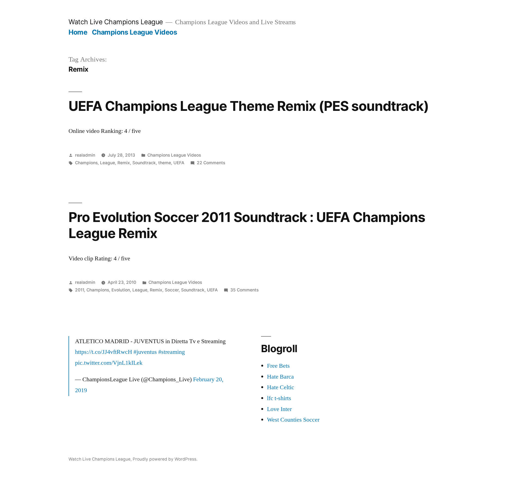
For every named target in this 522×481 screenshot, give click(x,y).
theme (164, 162)
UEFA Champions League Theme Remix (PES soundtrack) (249, 106)
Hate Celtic (280, 387)
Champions (86, 162)
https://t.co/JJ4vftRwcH (103, 352)
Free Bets (278, 366)
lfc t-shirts (279, 398)
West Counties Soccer (293, 420)
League (107, 162)
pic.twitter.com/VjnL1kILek (108, 363)
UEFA (178, 162)
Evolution (120, 290)
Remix (123, 162)
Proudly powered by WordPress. (165, 459)
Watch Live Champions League (116, 22)
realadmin (85, 155)
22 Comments (211, 162)
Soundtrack (144, 162)
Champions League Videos (134, 32)
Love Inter (279, 409)
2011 (79, 290)
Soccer (172, 290)
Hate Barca (280, 376)
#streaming (171, 352)
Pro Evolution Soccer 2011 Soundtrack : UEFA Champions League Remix (247, 225)
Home (78, 32)
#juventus (145, 352)
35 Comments (244, 290)
